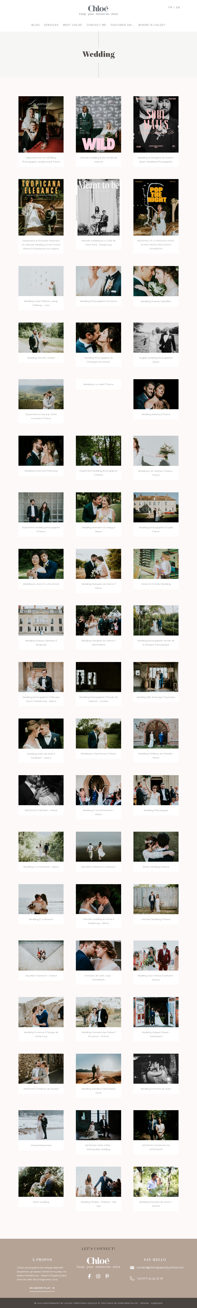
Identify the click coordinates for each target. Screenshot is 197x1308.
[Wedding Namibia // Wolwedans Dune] (98, 1068)
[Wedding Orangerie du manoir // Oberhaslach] (98, 620)
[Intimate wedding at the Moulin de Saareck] (98, 124)
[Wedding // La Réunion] (41, 899)
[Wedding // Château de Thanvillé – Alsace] (156, 733)
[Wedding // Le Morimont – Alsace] (41, 846)
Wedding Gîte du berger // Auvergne (156, 697)
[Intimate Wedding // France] (156, 899)
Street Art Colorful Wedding (156, 584)
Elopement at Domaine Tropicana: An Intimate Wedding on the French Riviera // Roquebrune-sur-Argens (41, 244)
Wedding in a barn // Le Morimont (41, 584)
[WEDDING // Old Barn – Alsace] (41, 789)
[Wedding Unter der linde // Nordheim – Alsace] (41, 733)
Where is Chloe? (152, 25)
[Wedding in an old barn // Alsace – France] (156, 450)
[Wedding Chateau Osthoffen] (156, 280)
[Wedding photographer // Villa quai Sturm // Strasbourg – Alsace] (41, 676)
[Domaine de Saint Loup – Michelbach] (98, 955)
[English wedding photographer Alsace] (156, 337)
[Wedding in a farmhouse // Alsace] (98, 733)
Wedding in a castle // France (98, 384)
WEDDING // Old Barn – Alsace (41, 810)
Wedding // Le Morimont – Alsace (41, 866)
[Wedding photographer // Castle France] (156, 507)
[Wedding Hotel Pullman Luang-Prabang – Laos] (41, 280)
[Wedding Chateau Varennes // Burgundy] (41, 620)
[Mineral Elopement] (41, 1125)
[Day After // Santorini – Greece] (41, 955)
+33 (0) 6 (142, 1278)
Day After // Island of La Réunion (98, 866)
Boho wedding (41, 1202)
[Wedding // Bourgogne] (156, 789)
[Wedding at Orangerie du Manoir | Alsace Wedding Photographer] (156, 124)
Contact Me (96, 25)
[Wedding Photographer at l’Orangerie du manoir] (98, 337)
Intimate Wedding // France (155, 919)
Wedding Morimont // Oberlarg (41, 470)
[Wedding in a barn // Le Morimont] (41, 563)
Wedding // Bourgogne (156, 810)
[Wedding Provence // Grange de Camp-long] (41, 1011)
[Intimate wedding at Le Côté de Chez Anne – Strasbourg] (98, 207)
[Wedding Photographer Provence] (98, 280)
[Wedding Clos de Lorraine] (41, 337)
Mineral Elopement (41, 1145)
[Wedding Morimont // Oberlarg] (41, 450)
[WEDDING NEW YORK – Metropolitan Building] (98, 1125)
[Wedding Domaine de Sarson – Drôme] (156, 1181)
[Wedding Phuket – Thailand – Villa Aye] (98, 1181)
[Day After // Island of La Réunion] (98, 846)
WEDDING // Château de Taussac (41, 1088)
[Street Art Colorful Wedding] (156, 563)
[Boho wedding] (41, 1181)
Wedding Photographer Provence (98, 301)
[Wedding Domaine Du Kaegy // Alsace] (98, 507)
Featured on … (122, 25)
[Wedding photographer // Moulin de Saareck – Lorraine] (98, 676)
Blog (35, 25)
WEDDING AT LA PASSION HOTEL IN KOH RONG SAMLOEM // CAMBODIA (156, 244)
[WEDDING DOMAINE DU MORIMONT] (156, 1125)
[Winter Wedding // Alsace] (156, 846)
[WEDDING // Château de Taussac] (41, 1068)
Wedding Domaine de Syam (156, 1088)
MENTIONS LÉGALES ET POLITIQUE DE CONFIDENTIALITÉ (106, 1303)
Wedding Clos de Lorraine (41, 357)
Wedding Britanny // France (156, 414)
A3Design (157, 1303)
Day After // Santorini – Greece (41, 975)
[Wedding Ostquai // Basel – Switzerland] (156, 1011)
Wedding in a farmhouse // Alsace (98, 753)
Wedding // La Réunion (41, 919)
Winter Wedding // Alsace (156, 866)
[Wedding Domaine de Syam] (156, 1068)
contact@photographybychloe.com (160, 1267)
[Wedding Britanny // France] (156, 393)
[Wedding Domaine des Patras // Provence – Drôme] (98, 1011)
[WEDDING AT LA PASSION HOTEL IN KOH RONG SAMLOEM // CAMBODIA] (156, 207)
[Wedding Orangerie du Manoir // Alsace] (98, 563)
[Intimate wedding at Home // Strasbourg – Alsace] (98, 898)
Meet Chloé (72, 25)
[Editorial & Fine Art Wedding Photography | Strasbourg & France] (41, 124)
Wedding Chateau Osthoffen (156, 301)
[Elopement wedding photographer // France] (98, 450)
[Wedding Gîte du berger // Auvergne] (156, 676)
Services (51, 25)
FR (170, 7)
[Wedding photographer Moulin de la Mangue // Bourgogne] (156, 620)
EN (178, 7)
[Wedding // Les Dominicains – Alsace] (98, 789)
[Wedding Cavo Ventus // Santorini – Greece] (156, 955)
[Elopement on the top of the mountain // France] (41, 393)
